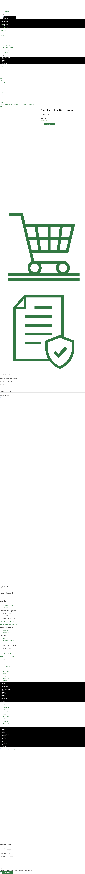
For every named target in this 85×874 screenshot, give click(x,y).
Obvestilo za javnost (7, 622)
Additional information (11, 378)
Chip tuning (5, 52)
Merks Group (6, 671)
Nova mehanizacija (7, 45)
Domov (42, 108)
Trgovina (5, 680)
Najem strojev (6, 11)
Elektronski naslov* (4, 856)
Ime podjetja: (3, 853)
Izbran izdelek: (3, 848)
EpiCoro (25, 842)
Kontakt (4, 675)
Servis (4, 49)
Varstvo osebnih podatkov (42, 842)
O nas (4, 13)
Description (2, 378)
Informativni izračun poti (8, 625)
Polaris (4, 673)
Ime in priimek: (3, 850)
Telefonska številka (4, 859)
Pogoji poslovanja (31, 842)
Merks (13, 842)
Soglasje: (2, 868)
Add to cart (49, 124)
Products (47, 108)
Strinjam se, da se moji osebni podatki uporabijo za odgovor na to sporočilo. (17, 870)
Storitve (4, 9)
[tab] (2, 378)
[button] (42, 18)
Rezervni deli (6, 50)
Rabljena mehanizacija (8, 47)
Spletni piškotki (51, 842)
